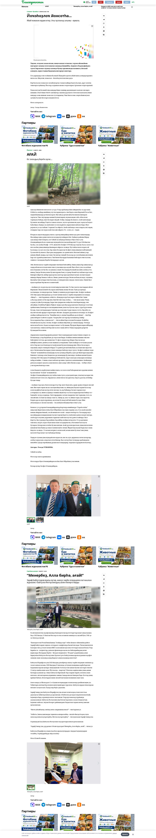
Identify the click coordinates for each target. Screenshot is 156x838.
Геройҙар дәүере (32, 571)
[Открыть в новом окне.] (35, 116)
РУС (100, 2)
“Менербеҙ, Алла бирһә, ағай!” (83, 6)
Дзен (118, 2)
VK (94, 2)
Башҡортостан (32, 1)
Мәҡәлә (25, 7)
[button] (98, 496)
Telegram (109, 2)
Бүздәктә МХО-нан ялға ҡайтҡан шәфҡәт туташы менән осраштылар (113, 7)
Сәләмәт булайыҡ (33, 11)
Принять (125, 834)
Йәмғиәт (30, 150)
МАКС (127, 2)
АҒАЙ (46, 6)
